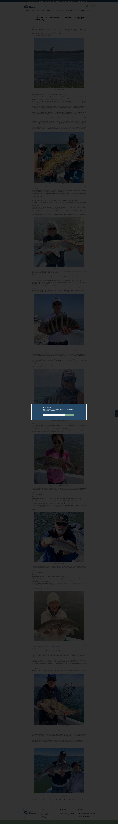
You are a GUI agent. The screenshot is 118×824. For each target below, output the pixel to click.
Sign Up (69, 415)
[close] (85, 405)
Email (44, 413)
